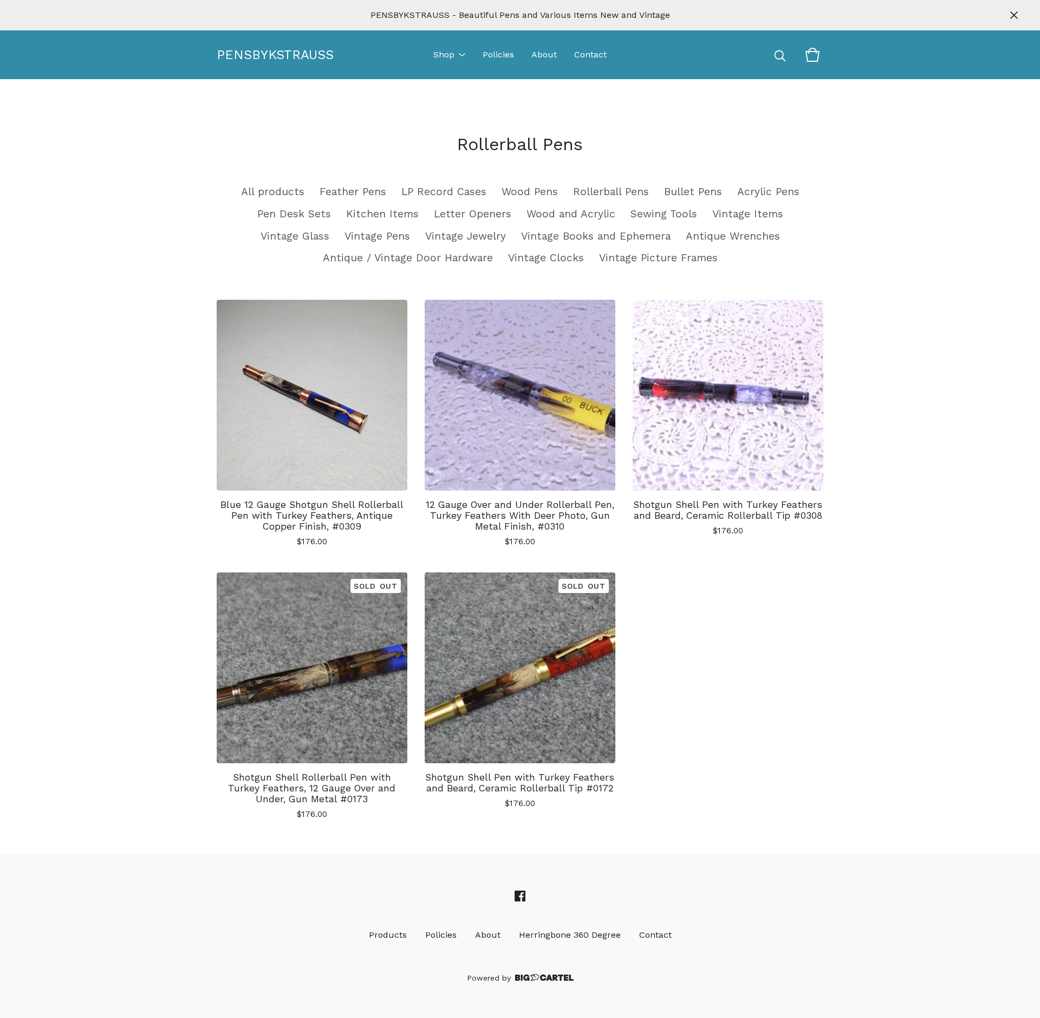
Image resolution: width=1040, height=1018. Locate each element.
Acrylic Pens (768, 191)
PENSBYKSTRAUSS (271, 54)
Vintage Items (747, 214)
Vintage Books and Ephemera (596, 236)
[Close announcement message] (1014, 15)
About (544, 54)
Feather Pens (353, 191)
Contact (590, 54)
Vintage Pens (377, 236)
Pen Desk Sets (294, 214)
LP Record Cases (443, 191)
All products (272, 191)
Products (388, 935)
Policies (498, 54)
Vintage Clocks (546, 258)
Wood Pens (530, 191)
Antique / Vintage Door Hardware (408, 258)
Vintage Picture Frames (658, 258)
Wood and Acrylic (570, 214)
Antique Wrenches (733, 236)
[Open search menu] (780, 55)
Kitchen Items (382, 214)
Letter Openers (472, 214)
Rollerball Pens (611, 191)
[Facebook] (520, 896)
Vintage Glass (295, 236)
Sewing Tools (663, 214)
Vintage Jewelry (465, 236)
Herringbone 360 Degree (570, 935)
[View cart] (812, 55)
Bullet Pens (693, 191)
